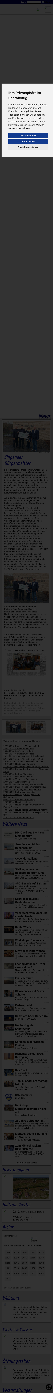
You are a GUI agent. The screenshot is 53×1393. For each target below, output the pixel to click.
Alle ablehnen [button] (28, 141)
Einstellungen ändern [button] (28, 147)
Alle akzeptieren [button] (28, 135)
